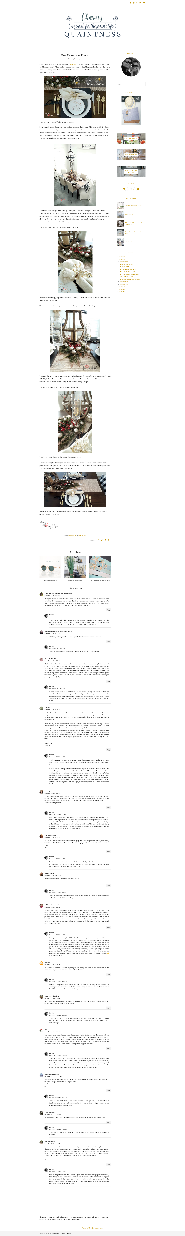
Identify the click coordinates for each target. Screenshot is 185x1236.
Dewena (47, 707)
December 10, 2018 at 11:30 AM (58, 1055)
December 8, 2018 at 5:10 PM (57, 617)
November (123, 281)
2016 (120, 289)
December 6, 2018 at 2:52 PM (52, 907)
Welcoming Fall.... (130, 214)
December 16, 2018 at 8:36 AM (53, 1114)
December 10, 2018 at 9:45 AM (57, 814)
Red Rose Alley (50, 1141)
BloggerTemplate (66, 1233)
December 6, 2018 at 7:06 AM (52, 634)
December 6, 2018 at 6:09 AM (52, 596)
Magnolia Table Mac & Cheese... (133, 205)
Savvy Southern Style (72, 535)
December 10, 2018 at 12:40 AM (53, 1076)
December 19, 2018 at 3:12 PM (53, 1144)
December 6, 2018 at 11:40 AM (53, 875)
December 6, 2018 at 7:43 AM (52, 710)
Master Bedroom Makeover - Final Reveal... (134, 232)
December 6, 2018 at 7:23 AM (52, 661)
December (123, 261)
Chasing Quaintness (50, 1233)
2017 (120, 287)
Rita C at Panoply (50, 659)
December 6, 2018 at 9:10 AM (52, 793)
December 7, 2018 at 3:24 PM (52, 998)
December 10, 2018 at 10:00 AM (58, 981)
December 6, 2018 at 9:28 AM (52, 837)
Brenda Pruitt (49, 873)
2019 (120, 256)
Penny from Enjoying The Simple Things (58, 631)
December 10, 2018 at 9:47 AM (57, 859)
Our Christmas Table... (127, 276)
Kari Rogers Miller (51, 791)
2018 (120, 259)
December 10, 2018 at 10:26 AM (58, 1015)
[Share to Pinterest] (105, 540)
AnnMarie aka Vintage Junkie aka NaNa (58, 593)
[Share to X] (101, 540)
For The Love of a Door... (128, 271)
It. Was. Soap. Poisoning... (128, 269)
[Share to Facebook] (98, 540)
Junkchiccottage (50, 835)
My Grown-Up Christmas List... (129, 274)
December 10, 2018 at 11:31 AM (58, 1098)
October (122, 284)
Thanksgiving (74, 64)
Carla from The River (52, 996)
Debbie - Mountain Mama (53, 905)
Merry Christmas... (125, 266)
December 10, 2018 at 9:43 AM (57, 757)
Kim (46, 1030)
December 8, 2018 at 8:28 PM (52, 1032)
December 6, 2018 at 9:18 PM (52, 964)
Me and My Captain (82, 535)
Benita (51, 615)
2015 (120, 291)
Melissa (47, 962)
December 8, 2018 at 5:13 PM (57, 688)
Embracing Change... (126, 264)
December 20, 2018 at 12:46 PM (57, 1171)
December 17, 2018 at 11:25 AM (58, 1129)
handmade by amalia (52, 1074)
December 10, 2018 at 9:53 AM (57, 935)
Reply (108, 610)
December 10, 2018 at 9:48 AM (57, 892)
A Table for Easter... (130, 242)
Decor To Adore (50, 1112)
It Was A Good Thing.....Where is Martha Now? (133, 223)
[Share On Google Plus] (109, 540)
